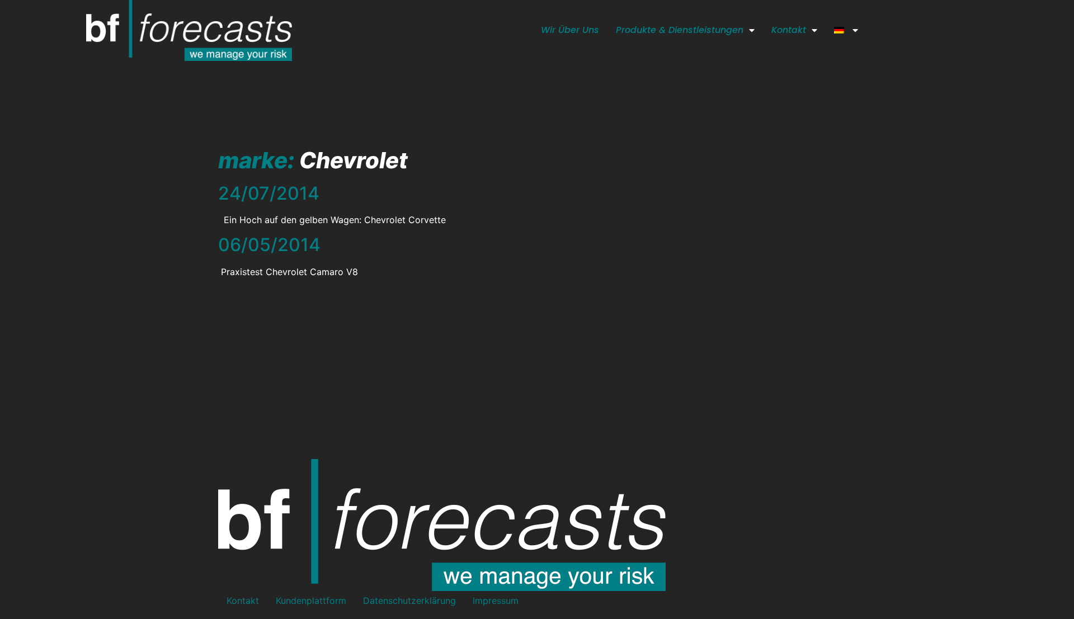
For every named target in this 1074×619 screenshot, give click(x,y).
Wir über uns (570, 29)
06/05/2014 (269, 245)
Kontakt (788, 29)
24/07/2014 (268, 193)
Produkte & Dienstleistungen (679, 29)
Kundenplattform (311, 600)
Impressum (496, 600)
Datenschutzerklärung (409, 600)
